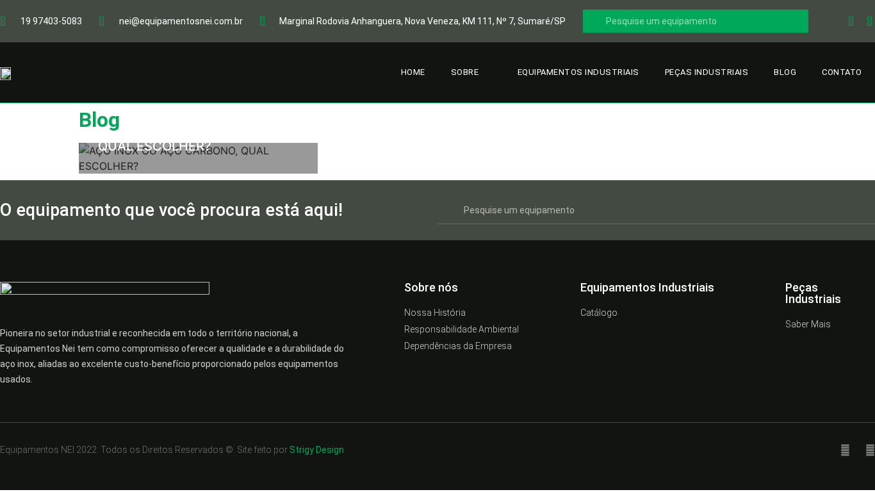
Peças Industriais (707, 72)
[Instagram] (870, 450)
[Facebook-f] (845, 450)
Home (413, 72)
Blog (785, 72)
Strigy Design (317, 450)
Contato (842, 72)
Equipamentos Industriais (578, 72)
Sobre (465, 72)
